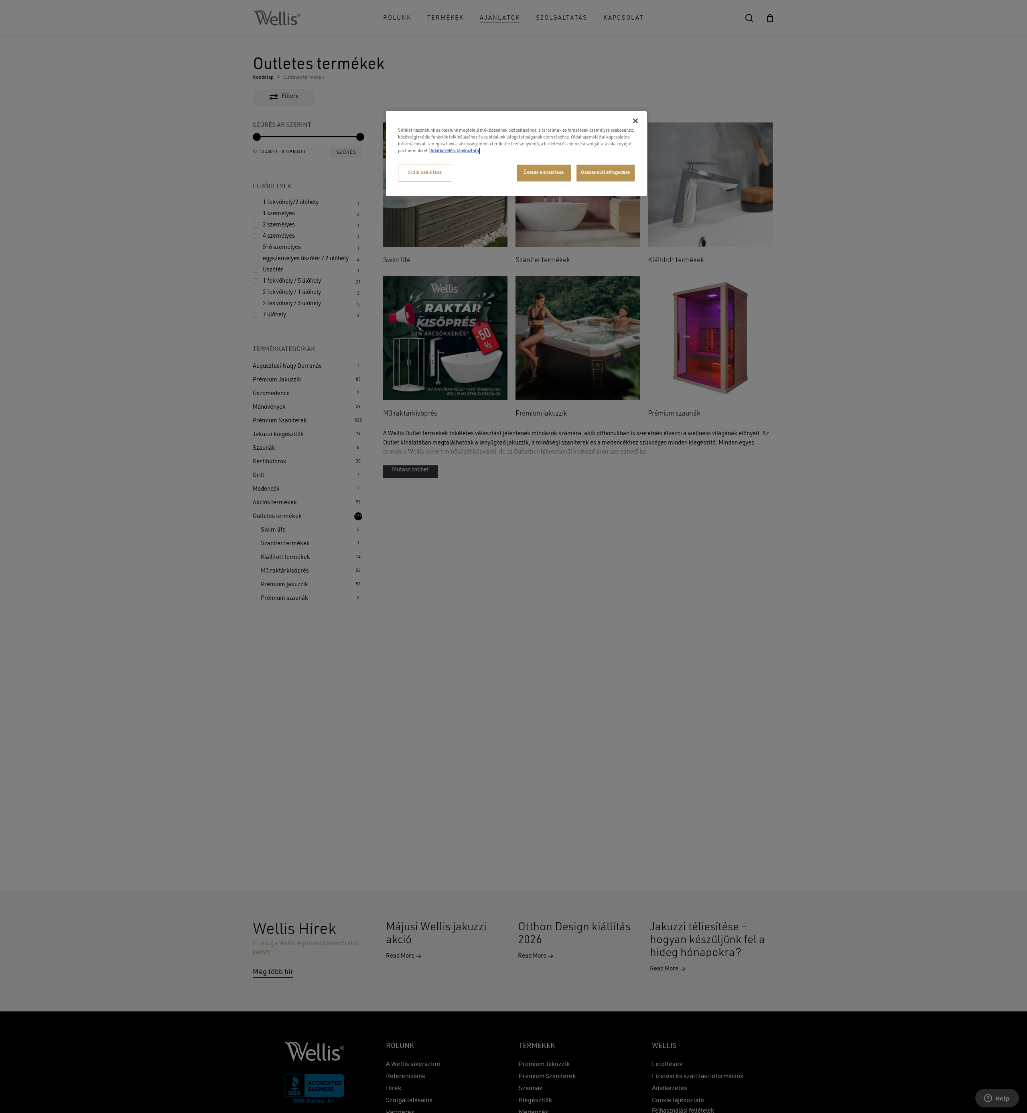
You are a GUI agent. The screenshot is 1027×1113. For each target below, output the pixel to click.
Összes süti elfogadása (605, 172)
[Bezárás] (635, 121)
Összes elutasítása (544, 172)
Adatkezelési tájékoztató (454, 151)
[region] (516, 153)
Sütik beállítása (425, 172)
